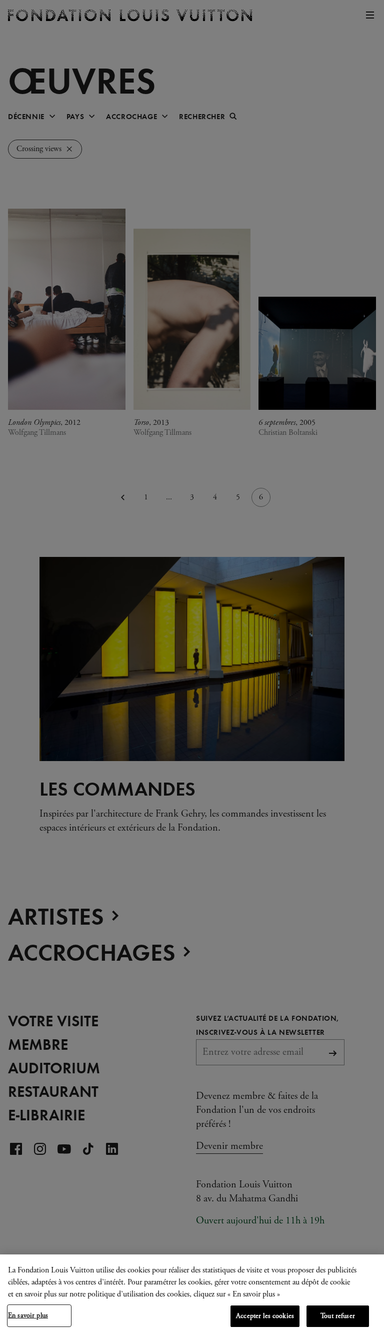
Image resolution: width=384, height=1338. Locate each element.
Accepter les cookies (265, 1315)
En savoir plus (28, 1315)
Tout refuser (337, 1315)
